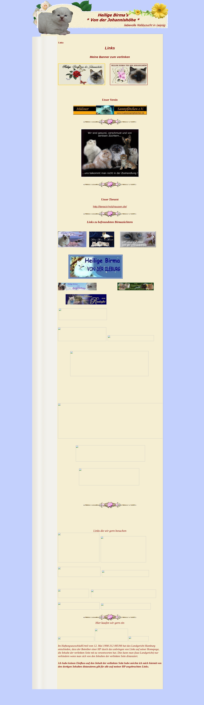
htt (110, 206)
